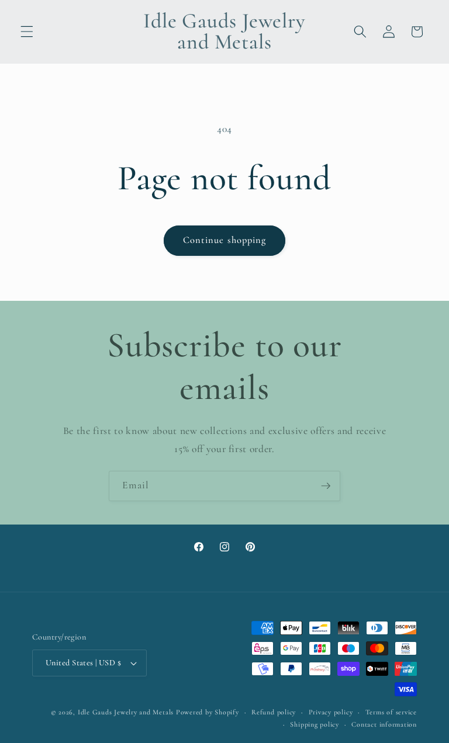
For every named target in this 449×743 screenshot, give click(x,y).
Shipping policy (314, 724)
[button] (27, 32)
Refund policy (273, 712)
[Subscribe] (326, 486)
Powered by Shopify (207, 712)
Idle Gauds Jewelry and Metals (126, 712)
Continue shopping (225, 240)
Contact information (384, 724)
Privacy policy (331, 712)
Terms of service (391, 712)
